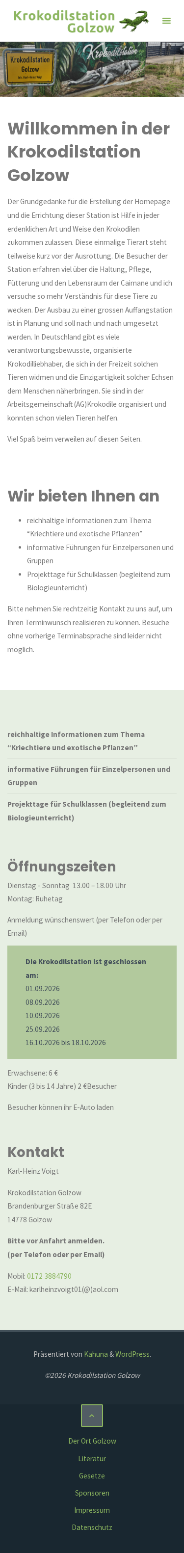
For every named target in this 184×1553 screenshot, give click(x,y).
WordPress (132, 1354)
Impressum (92, 1510)
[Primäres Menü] (166, 21)
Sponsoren (92, 1493)
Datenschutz (92, 1527)
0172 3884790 (49, 1276)
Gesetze (92, 1475)
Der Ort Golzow (92, 1441)
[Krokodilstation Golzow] (80, 21)
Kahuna (95, 1354)
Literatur (92, 1458)
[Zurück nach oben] (92, 1415)
